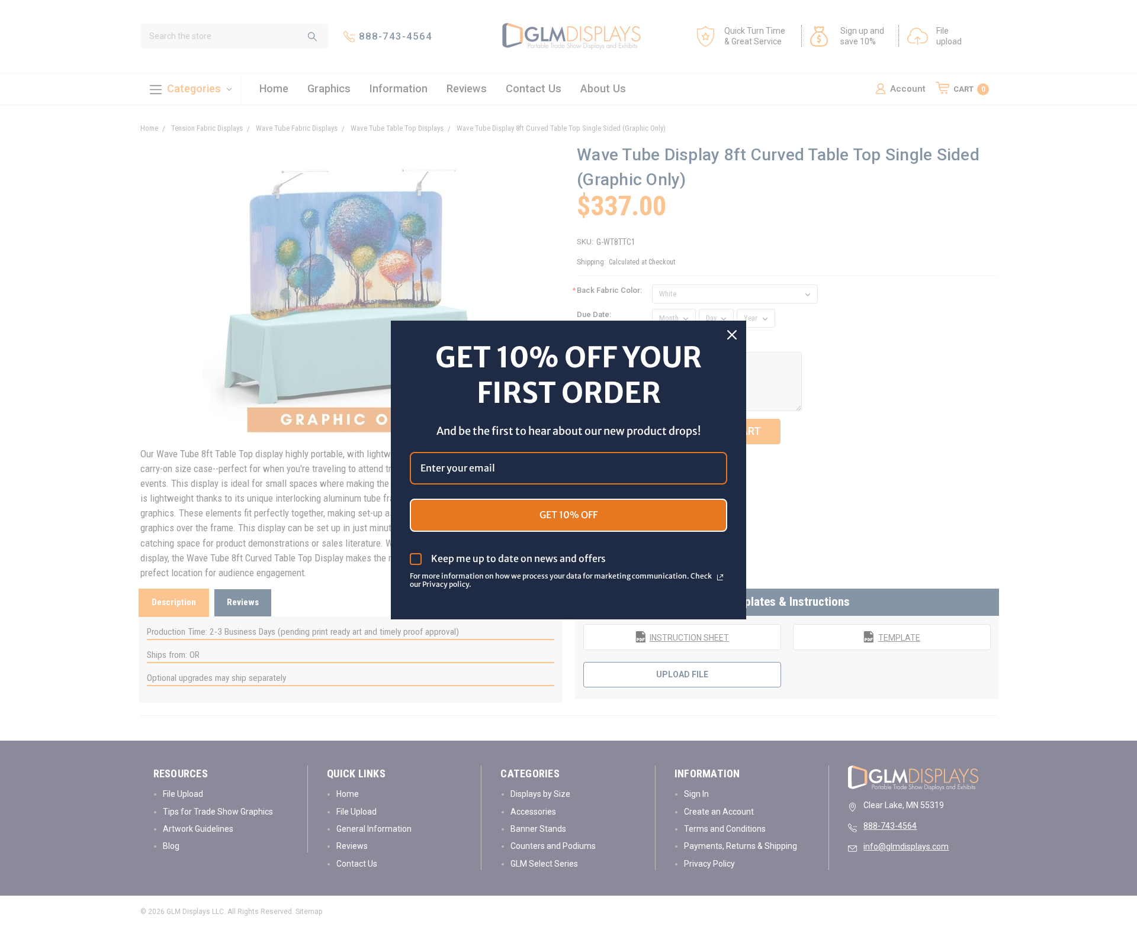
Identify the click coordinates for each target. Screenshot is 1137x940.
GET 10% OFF (568, 515)
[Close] (732, 335)
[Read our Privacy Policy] (720, 577)
